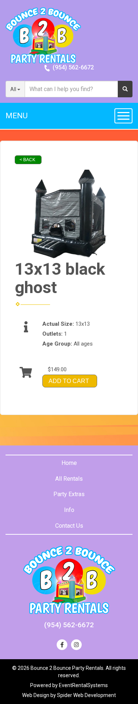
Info (69, 509)
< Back (27, 159)
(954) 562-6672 (73, 67)
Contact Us (69, 525)
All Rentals (69, 478)
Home (69, 462)
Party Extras (69, 494)
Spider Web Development (86, 695)
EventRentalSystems (83, 685)
